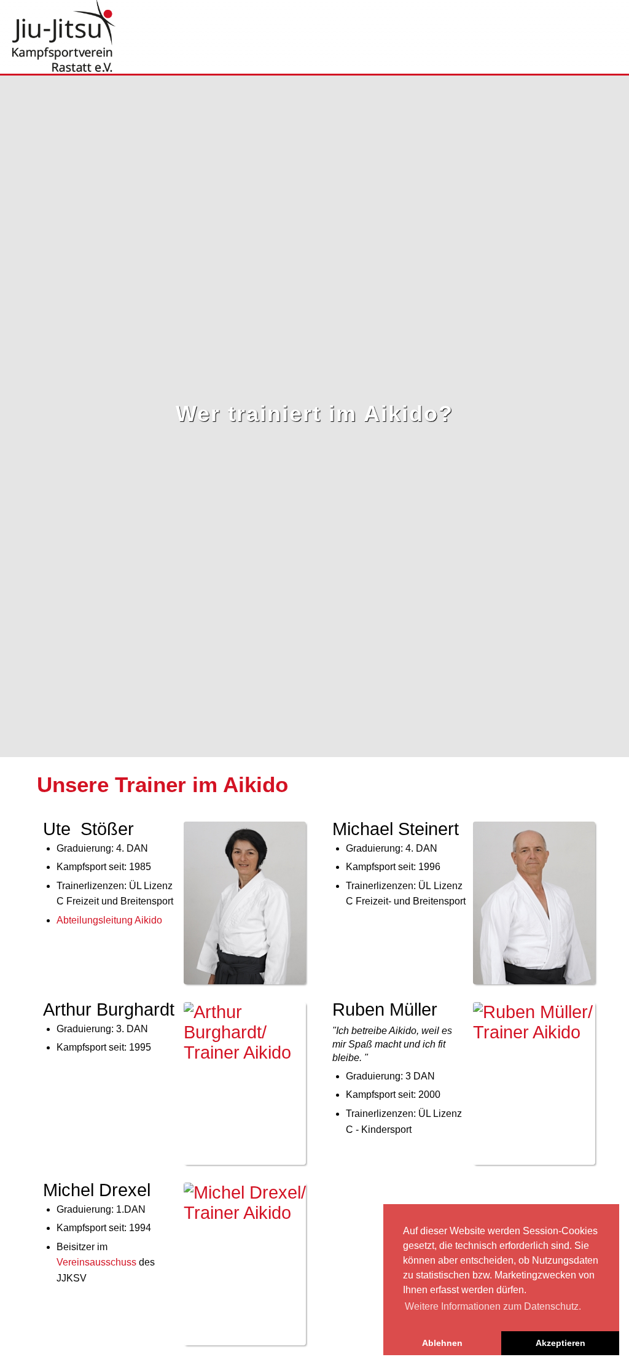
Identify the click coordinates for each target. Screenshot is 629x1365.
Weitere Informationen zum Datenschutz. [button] (493, 1306)
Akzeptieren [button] (560, 1343)
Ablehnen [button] (442, 1343)
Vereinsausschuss (96, 1262)
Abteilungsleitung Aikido (109, 920)
